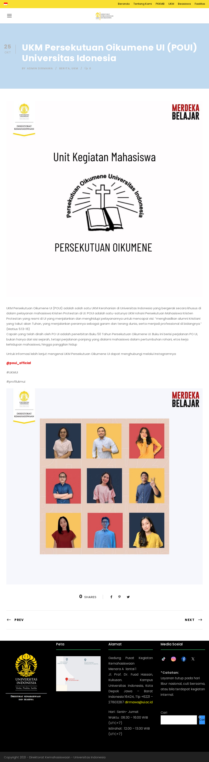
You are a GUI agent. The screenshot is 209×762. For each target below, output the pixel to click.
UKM (171, 4)
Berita (64, 68)
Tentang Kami (142, 4)
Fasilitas (200, 4)
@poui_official (18, 363)
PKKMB (160, 4)
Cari (164, 712)
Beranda (124, 4)
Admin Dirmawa (40, 68)
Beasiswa (184, 4)
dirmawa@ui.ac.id (139, 702)
